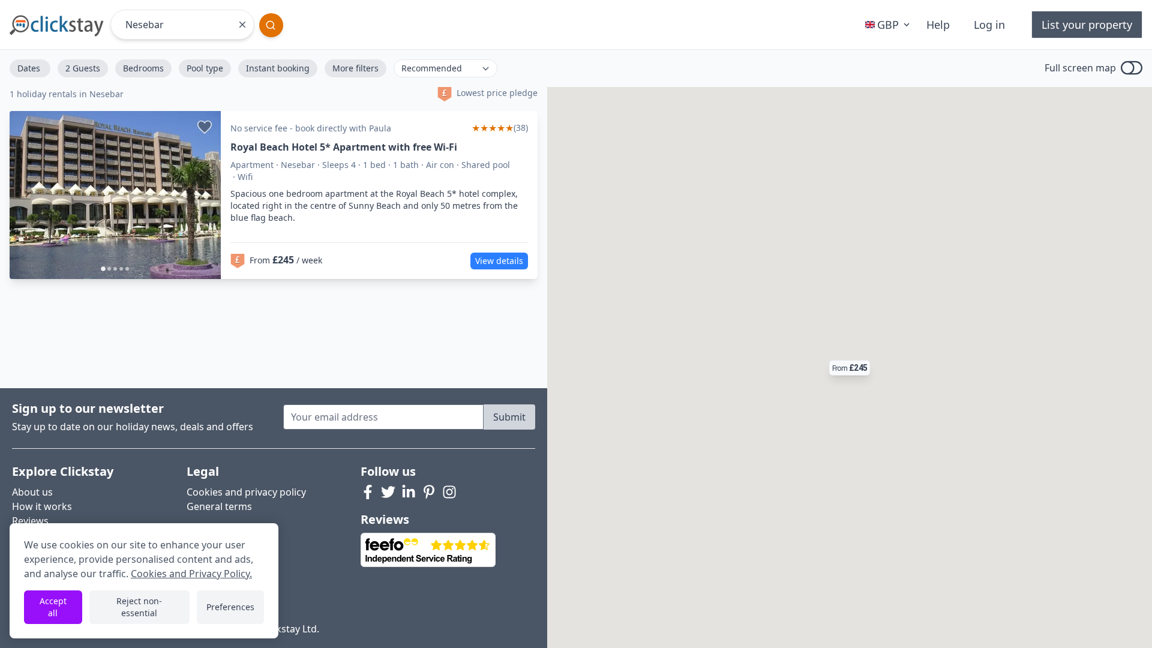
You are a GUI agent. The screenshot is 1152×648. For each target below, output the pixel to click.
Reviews (30, 520)
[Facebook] (368, 492)
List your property (1087, 24)
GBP (888, 24)
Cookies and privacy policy (246, 492)
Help (938, 24)
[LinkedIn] (408, 492)
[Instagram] (449, 492)
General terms (219, 506)
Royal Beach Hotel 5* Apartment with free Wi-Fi (343, 147)
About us (32, 492)
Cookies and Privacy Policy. (191, 573)
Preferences (230, 607)
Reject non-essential (139, 607)
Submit (509, 417)
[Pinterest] (429, 492)
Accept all (53, 607)
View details (499, 260)
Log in (989, 24)
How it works (42, 506)
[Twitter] (388, 492)
